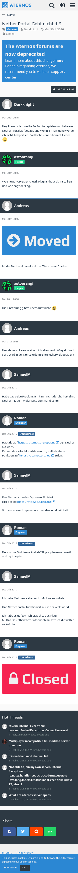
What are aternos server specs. (30, 795)
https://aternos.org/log (35, 455)
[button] (72, 5)
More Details (11, 867)
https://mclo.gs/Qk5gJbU (34, 501)
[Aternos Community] (16, 5)
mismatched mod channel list (28, 756)
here (59, 60)
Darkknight (31, 29)
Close (25, 867)
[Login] (62, 5)
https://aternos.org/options (36, 442)
